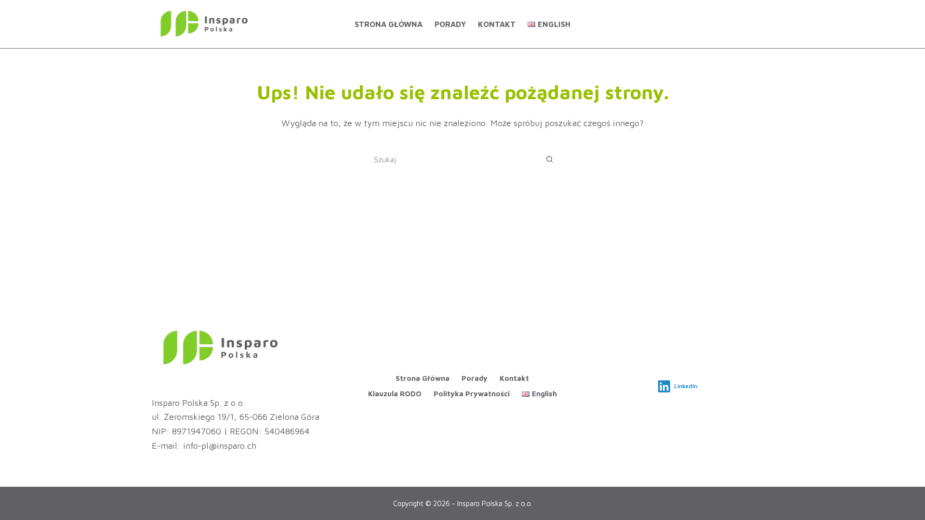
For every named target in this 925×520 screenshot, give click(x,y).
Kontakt (496, 24)
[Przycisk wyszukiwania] (549, 159)
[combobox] (453, 159)
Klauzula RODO (395, 394)
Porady (450, 24)
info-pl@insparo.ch (219, 446)
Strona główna (389, 24)
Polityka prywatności (472, 394)
